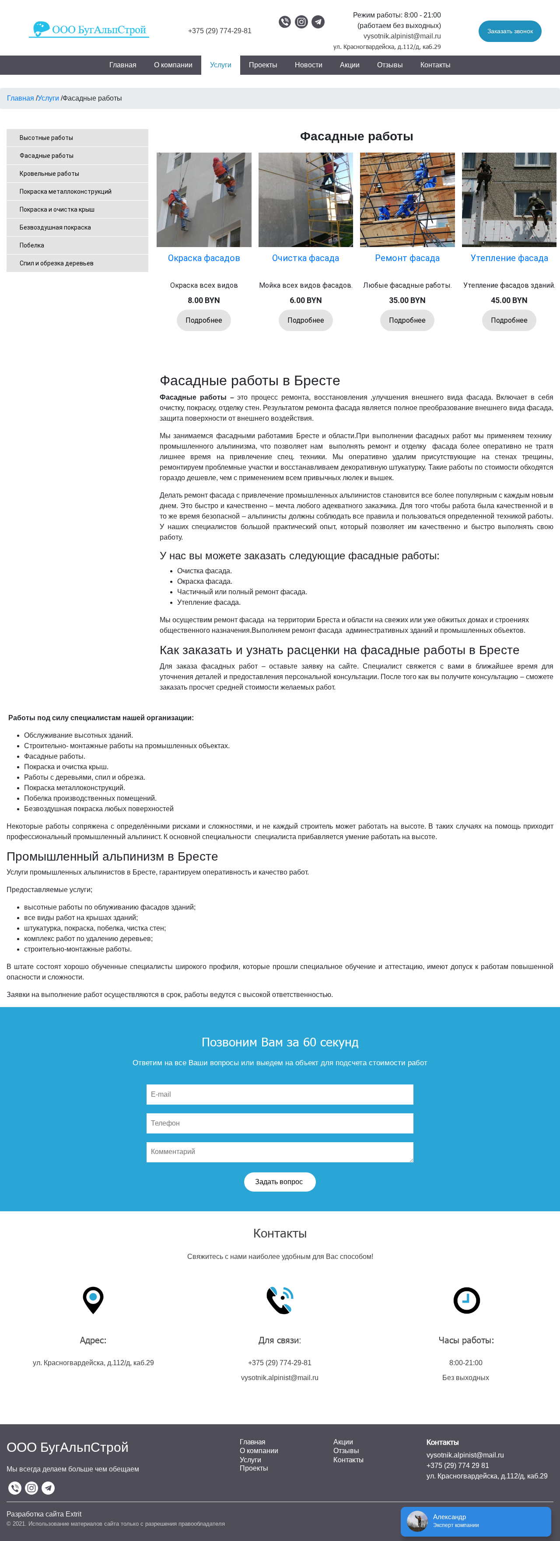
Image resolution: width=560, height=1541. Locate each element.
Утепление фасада (509, 258)
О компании (173, 65)
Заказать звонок (510, 31)
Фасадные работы (47, 155)
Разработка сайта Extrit (44, 1514)
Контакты (435, 65)
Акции (350, 65)
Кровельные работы (49, 173)
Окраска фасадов (204, 258)
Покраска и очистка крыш (57, 209)
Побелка (32, 245)
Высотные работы (46, 137)
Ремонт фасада (407, 258)
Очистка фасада (305, 258)
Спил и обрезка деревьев (57, 263)
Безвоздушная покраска (55, 227)
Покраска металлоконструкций (66, 191)
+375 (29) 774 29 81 (458, 1465)
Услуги (220, 65)
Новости (308, 65)
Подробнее (204, 320)
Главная (122, 65)
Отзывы (390, 65)
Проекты (263, 65)
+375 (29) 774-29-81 (220, 31)
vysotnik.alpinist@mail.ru (402, 36)
